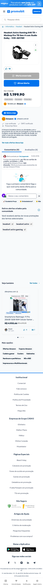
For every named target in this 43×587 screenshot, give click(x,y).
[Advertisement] (21, 256)
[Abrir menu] (4, 11)
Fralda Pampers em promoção (21, 488)
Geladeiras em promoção (21, 482)
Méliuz (21, 435)
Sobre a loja (11, 113)
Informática (10, 27)
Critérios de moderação (21, 525)
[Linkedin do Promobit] (28, 563)
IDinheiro (21, 424)
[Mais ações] (36, 45)
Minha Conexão (21, 441)
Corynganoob (24, 156)
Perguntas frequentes (21, 531)
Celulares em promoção (21, 466)
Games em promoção (21, 477)
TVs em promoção (21, 493)
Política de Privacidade (22, 400)
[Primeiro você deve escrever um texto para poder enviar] (39, 196)
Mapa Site (21, 411)
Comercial (22, 383)
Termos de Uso (21, 405)
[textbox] (21, 196)
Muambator (21, 446)
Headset (19, 27)
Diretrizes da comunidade (21, 520)
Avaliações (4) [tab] (31, 150)
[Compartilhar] (36, 50)
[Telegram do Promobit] (34, 563)
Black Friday (21, 460)
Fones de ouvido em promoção (21, 471)
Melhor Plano (21, 430)
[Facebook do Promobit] (9, 563)
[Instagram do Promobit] (21, 563)
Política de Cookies (21, 394)
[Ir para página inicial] (4, 27)
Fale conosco (21, 389)
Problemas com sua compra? (21, 536)
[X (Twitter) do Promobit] (15, 563)
